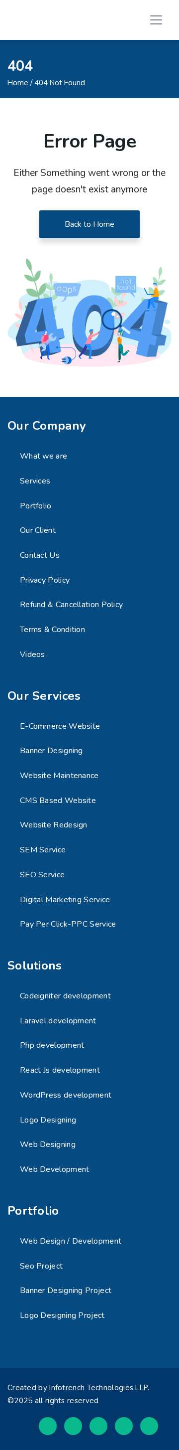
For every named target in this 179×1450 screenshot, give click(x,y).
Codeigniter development (65, 995)
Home (17, 83)
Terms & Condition (52, 629)
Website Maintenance (59, 775)
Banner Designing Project (65, 1290)
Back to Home (89, 224)
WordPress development (65, 1095)
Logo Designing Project (62, 1315)
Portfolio (36, 505)
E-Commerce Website (60, 726)
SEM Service (43, 849)
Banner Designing (51, 750)
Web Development (55, 1169)
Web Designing (48, 1144)
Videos (32, 654)
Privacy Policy (45, 580)
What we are (43, 456)
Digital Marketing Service (65, 899)
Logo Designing (48, 1120)
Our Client (38, 530)
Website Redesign (54, 824)
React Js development (60, 1070)
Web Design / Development (70, 1241)
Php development (52, 1045)
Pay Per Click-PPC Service (68, 924)
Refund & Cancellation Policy (71, 604)
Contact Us (40, 555)
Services (35, 481)
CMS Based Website (58, 800)
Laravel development (58, 1020)
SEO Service (42, 874)
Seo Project (41, 1266)
